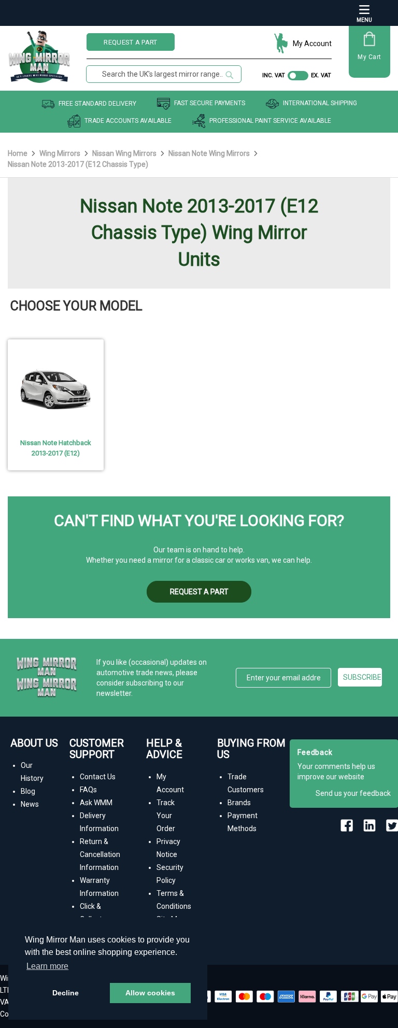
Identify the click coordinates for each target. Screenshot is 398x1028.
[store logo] (39, 53)
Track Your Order (166, 815)
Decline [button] (65, 993)
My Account (312, 43)
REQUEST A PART (130, 42)
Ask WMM (96, 802)
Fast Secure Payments (209, 103)
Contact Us (98, 777)
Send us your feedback (353, 793)
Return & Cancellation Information (100, 854)
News (30, 804)
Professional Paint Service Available (270, 120)
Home (18, 153)
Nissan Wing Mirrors (125, 153)
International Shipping (320, 103)
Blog (28, 791)
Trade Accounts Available (128, 120)
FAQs (88, 790)
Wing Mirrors (60, 153)
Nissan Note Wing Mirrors (209, 153)
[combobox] (163, 74)
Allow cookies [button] (150, 993)
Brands (239, 802)
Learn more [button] (47, 966)
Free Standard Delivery (97, 103)
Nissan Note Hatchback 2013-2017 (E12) (55, 448)
